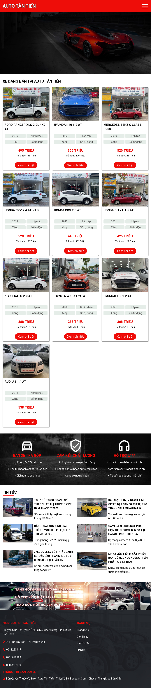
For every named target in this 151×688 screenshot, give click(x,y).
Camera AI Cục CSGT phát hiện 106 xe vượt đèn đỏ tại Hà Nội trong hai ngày (126, 530)
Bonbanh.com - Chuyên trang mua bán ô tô (96, 678)
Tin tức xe (83, 643)
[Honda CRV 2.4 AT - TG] (26, 189)
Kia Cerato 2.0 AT (18, 296)
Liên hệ (81, 649)
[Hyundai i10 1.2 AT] (75, 104)
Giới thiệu (82, 636)
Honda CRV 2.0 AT (67, 210)
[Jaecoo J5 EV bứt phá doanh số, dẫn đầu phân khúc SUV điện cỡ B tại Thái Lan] (18, 559)
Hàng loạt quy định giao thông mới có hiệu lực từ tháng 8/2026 (51, 530)
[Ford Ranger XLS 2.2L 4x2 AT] (26, 104)
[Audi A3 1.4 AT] (26, 361)
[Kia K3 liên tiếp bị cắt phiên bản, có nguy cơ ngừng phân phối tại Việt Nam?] (92, 561)
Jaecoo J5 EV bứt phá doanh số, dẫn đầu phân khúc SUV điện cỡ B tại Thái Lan (53, 555)
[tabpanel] (75, 37)
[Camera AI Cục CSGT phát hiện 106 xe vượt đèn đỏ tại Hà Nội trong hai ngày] (92, 533)
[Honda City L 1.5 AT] (125, 189)
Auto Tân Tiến (19, 6)
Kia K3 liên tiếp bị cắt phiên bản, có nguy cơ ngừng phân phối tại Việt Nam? (128, 557)
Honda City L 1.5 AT (118, 210)
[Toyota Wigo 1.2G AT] (75, 275)
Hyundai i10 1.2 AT (68, 125)
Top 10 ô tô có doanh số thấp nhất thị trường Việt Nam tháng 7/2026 (53, 504)
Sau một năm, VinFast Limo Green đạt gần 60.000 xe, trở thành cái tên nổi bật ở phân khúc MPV (127, 504)
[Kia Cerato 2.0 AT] (26, 275)
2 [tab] (78, 71)
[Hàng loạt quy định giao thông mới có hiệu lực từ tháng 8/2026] (18, 533)
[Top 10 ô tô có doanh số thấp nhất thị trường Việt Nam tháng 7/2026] (18, 507)
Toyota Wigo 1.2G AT (70, 296)
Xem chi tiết (26, 165)
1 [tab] (73, 71)
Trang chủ (83, 630)
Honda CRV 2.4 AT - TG (22, 210)
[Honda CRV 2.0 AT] (75, 189)
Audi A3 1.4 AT (15, 381)
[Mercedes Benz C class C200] (125, 104)
